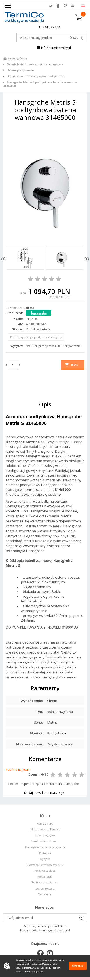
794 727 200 (51, 27)
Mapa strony (45, 823)
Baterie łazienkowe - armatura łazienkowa (35, 64)
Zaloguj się (51, 6)
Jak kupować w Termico (45, 829)
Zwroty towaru (45, 888)
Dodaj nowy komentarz (40, 793)
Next (87, 259)
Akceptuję (77, 965)
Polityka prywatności (45, 882)
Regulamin (45, 894)
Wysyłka (45, 859)
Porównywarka (72, 6)
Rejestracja (58, 6)
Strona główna (17, 58)
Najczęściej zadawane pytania (45, 847)
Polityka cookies (45, 870)
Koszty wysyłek (45, 835)
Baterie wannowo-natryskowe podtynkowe (35, 76)
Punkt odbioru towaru (45, 841)
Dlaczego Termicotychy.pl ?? (45, 864)
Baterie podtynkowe (20, 70)
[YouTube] (50, 953)
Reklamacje (45, 876)
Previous (3, 259)
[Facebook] (40, 953)
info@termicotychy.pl (55, 48)
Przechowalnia (65, 6)
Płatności (45, 853)
